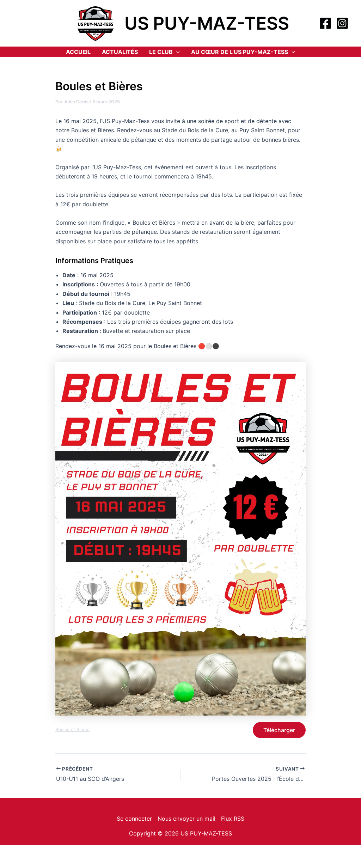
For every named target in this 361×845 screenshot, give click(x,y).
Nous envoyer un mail (186, 818)
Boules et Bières (72, 729)
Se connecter (134, 818)
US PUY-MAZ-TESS (206, 23)
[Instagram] (342, 23)
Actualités (120, 51)
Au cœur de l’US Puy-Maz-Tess (239, 51)
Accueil (78, 51)
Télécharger (279, 730)
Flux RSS (232, 818)
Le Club (161, 51)
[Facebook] (325, 23)
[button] (176, 52)
